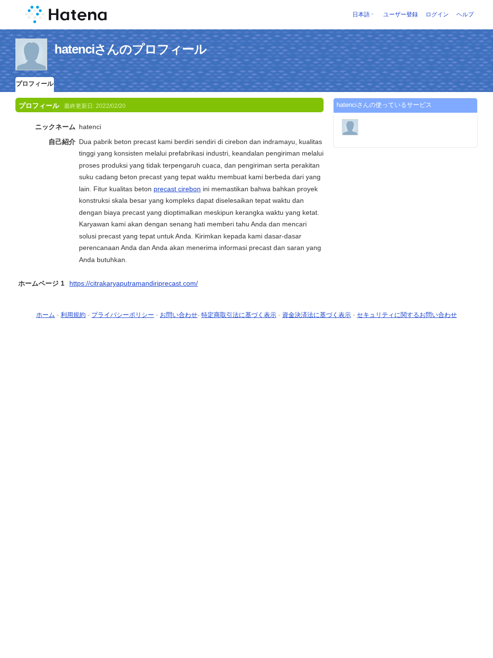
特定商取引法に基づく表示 (238, 314)
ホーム (45, 314)
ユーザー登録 (400, 14)
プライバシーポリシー (122, 314)
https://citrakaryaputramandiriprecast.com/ (133, 283)
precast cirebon (177, 189)
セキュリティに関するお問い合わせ (407, 314)
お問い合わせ (178, 314)
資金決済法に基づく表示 (316, 314)
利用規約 (73, 314)
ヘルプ (465, 14)
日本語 (361, 14)
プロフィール (34, 83)
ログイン (437, 14)
